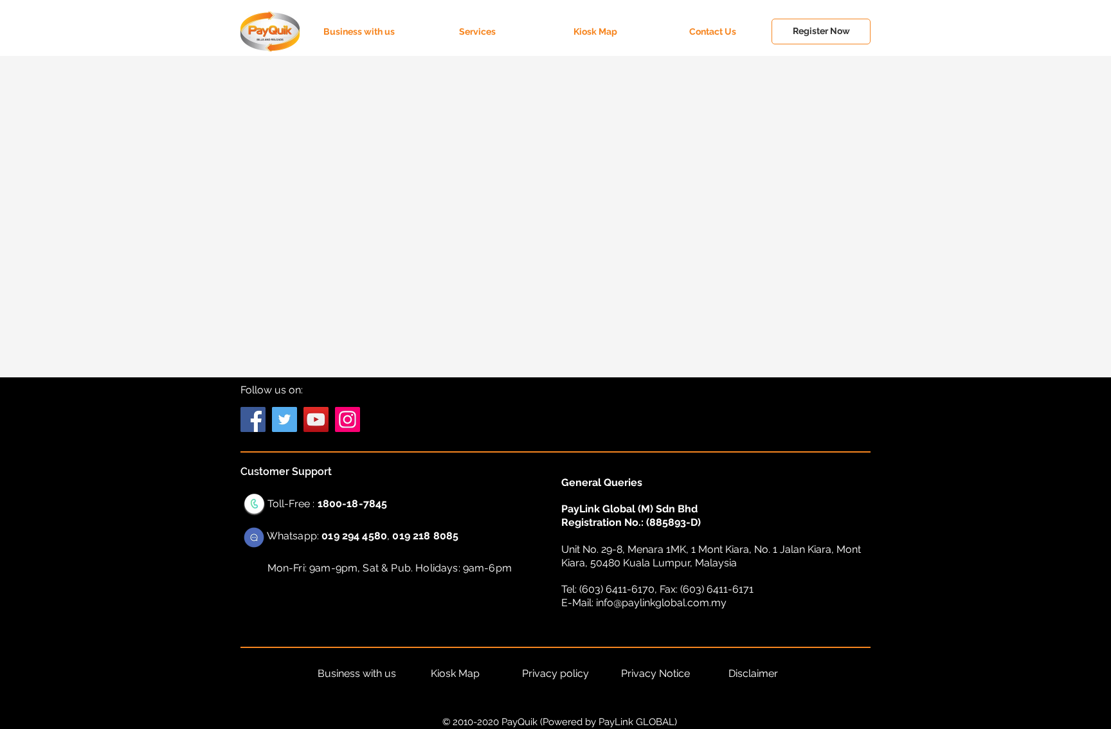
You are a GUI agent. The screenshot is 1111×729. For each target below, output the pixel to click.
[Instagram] (347, 419)
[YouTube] (316, 419)
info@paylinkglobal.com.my (661, 603)
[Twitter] (284, 419)
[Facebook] (253, 419)
